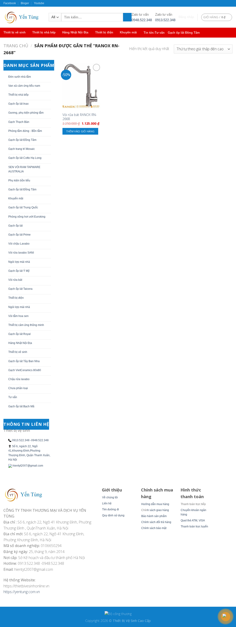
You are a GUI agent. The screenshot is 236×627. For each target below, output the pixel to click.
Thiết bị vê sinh (14, 32)
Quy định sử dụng (113, 515)
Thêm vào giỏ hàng (80, 131)
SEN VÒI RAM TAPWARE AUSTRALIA (24, 169)
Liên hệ (107, 503)
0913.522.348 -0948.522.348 (30, 440)
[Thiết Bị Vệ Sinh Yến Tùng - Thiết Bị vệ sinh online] (22, 17)
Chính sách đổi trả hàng (156, 522)
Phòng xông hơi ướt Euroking (26, 216)
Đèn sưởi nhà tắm (19, 76)
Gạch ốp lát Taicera (20, 288)
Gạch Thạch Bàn (18, 122)
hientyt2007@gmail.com (28, 465)
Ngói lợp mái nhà (19, 261)
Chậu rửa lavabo (19, 379)
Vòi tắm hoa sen (18, 316)
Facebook (9, 3)
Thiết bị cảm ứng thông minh (26, 325)
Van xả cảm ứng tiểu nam (24, 85)
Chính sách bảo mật (153, 528)
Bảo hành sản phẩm (154, 516)
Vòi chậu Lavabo (19, 243)
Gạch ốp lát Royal (19, 334)
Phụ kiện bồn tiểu (19, 180)
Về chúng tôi (110, 497)
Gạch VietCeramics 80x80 (24, 370)
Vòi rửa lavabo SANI (21, 252)
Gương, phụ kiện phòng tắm (26, 112)
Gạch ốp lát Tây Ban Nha (24, 361)
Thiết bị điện (104, 32)
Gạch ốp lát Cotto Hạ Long (24, 158)
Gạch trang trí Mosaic (21, 149)
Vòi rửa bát (15, 279)
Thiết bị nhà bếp (44, 32)
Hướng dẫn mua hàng (155, 504)
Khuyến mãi (128, 32)
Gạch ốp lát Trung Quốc (23, 207)
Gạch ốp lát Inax (18, 103)
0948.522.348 (142, 20)
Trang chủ (15, 45)
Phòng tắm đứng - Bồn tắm (25, 131)
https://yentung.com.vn (21, 591)
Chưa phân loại (18, 388)
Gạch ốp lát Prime (19, 234)
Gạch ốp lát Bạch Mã (21, 406)
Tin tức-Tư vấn (154, 32)
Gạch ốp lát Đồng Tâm (184, 32)
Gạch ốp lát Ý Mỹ (19, 270)
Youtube (39, 3)
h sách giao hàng (158, 510)
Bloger (25, 3)
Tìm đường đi (110, 509)
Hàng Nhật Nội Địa (75, 32)
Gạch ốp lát (15, 225)
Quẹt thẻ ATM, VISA (193, 520)
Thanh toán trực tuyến (194, 526)
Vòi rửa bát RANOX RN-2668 (79, 117)
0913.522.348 (165, 20)
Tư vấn (12, 397)
